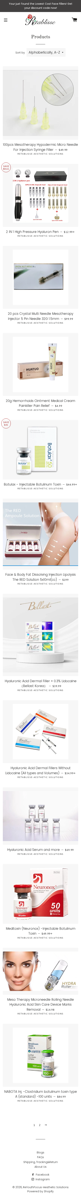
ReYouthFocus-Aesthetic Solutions (46, 1187)
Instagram (42, 1179)
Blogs (40, 1152)
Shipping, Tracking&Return (40, 1162)
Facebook (42, 1175)
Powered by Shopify (40, 1191)
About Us (40, 1167)
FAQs (40, 1157)
